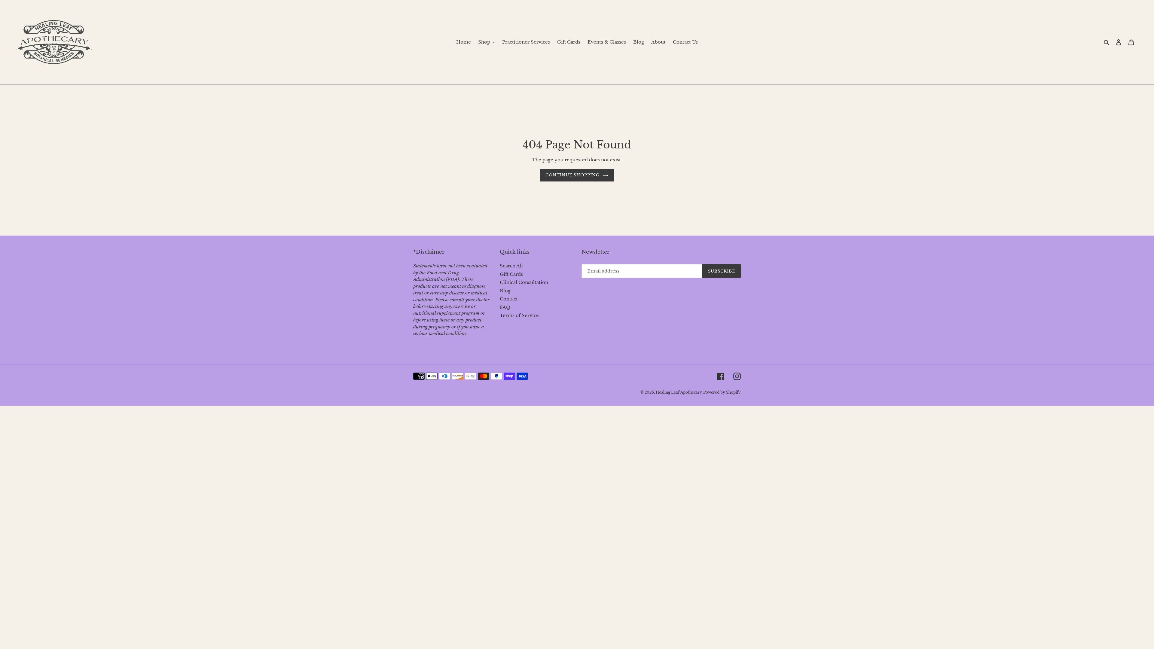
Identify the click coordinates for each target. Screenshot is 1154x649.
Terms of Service (519, 315)
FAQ (505, 307)
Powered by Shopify (722, 392)
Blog (505, 291)
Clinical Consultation (524, 282)
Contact (509, 299)
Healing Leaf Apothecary (679, 392)
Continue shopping (572, 175)
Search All (511, 266)
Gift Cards (511, 274)
